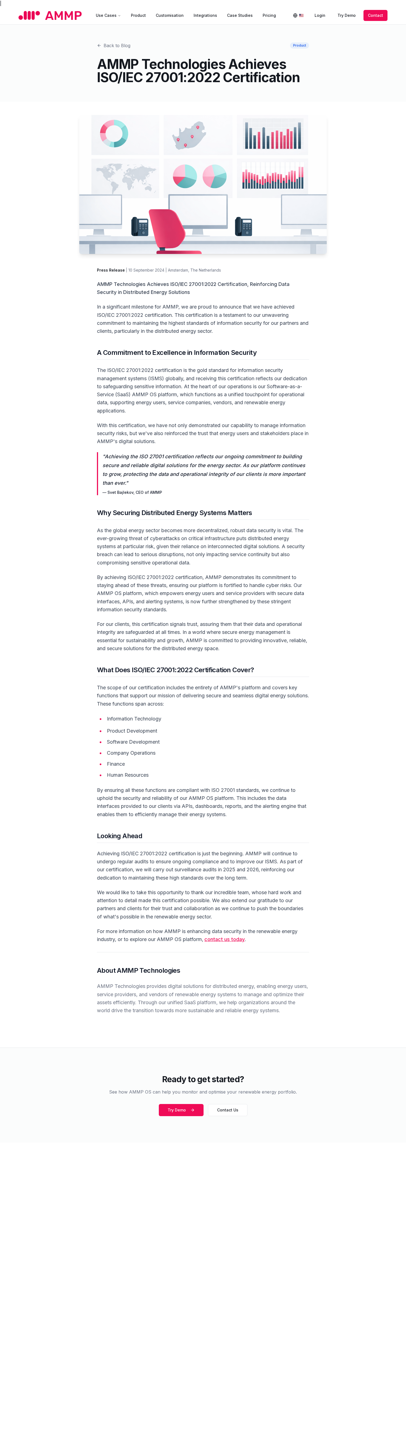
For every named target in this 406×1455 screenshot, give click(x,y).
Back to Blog (117, 45)
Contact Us (227, 1110)
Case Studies (240, 15)
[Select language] (298, 15)
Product (138, 15)
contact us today (224, 939)
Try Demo (347, 15)
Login (320, 15)
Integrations (205, 15)
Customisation (170, 15)
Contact (375, 15)
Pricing (269, 15)
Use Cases (106, 15)
